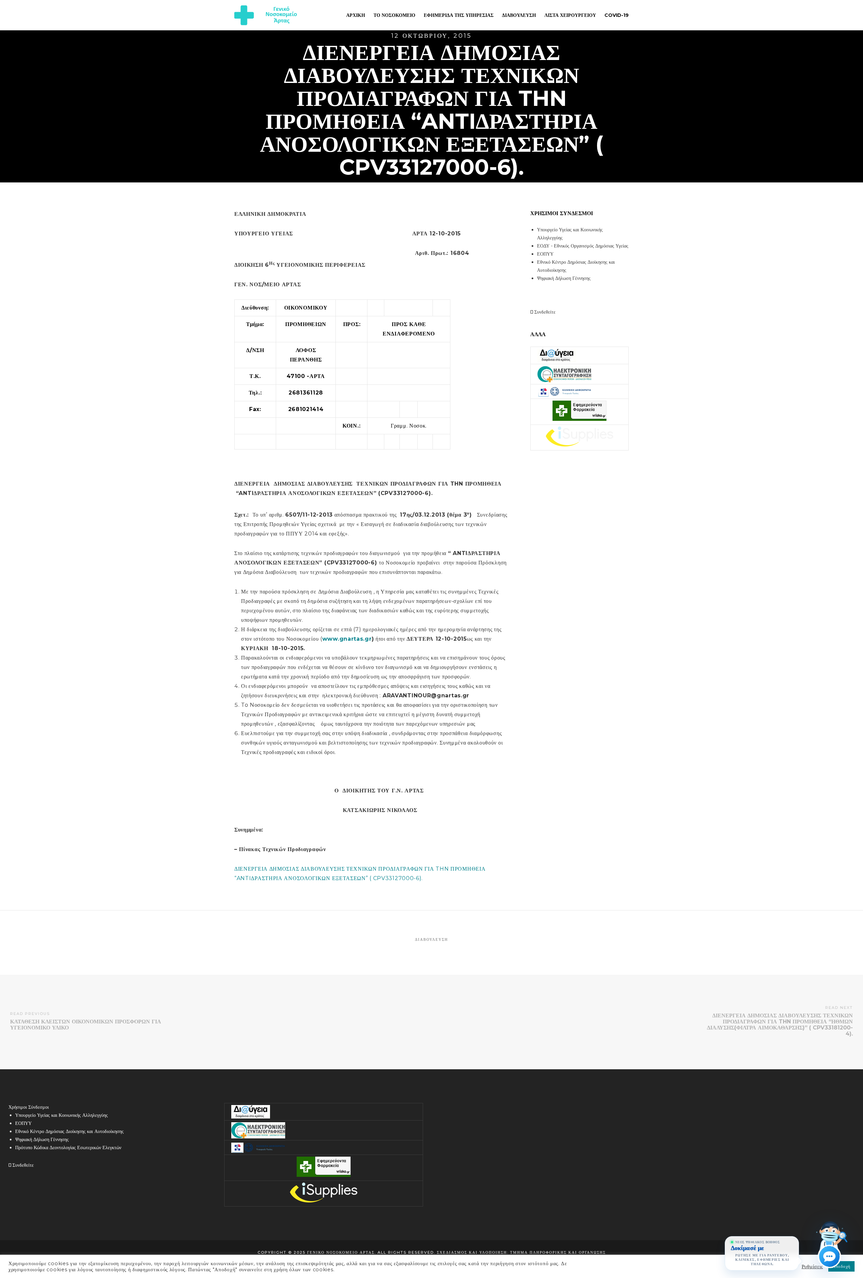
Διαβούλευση (431, 939)
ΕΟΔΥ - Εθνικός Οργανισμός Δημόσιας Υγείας (582, 246)
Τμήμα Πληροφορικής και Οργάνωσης (558, 1252)
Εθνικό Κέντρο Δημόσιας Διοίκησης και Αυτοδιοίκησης (69, 1131)
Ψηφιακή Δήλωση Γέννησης (564, 278)
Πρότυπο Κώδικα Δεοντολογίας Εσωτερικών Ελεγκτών (68, 1147)
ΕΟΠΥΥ (545, 254)
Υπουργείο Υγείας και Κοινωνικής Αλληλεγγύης (61, 1115)
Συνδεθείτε (544, 312)
